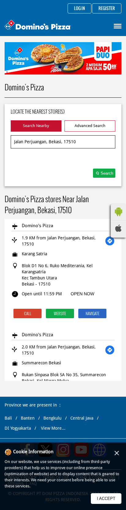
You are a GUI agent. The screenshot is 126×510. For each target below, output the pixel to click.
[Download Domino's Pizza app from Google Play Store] (118, 217)
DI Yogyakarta (18, 428)
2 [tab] (66, 66)
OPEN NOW (82, 293)
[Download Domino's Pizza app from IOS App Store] (118, 230)
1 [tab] (59, 66)
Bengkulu (52, 418)
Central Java (81, 418)
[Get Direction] (110, 241)
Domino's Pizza (37, 225)
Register (106, 8)
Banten (28, 418)
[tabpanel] (63, 58)
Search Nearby (36, 125)
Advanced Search (90, 125)
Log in (79, 8)
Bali (8, 418)
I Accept (106, 498)
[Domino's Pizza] (38, 25)
